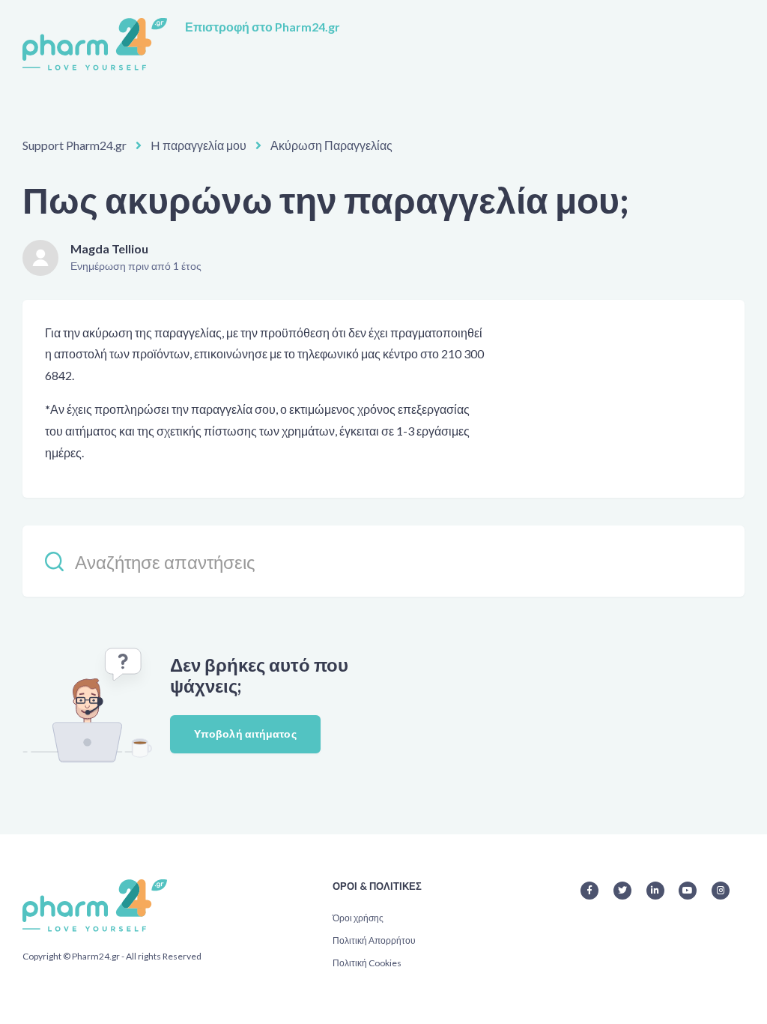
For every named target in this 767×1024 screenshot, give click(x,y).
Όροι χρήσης (358, 918)
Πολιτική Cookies (367, 963)
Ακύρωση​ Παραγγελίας (331, 145)
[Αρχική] (94, 44)
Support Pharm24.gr (74, 145)
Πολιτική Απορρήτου (374, 940)
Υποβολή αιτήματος (245, 733)
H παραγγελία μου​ (198, 145)
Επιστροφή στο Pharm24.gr (262, 26)
